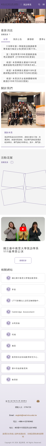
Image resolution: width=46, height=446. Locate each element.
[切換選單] (43, 4)
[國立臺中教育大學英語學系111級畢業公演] (23, 229)
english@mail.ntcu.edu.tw (26, 415)
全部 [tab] (5, 39)
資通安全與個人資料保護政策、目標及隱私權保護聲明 (23, 435)
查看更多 (5, 34)
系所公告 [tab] (17, 39)
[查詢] (39, 4)
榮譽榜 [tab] (30, 39)
